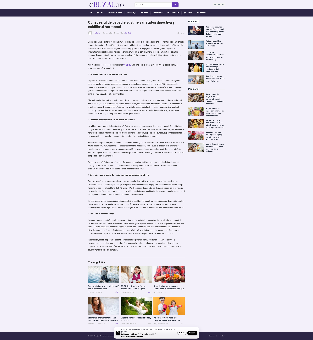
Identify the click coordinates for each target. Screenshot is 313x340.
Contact (202, 13)
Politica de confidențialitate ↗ (132, 336)
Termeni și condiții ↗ (148, 334)
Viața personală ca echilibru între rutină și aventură (214, 43)
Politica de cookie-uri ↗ (130, 334)
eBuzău (96, 336)
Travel (189, 13)
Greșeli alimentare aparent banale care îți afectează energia (168, 287)
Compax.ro (127, 65)
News (145, 13)
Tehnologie (174, 13)
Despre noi (213, 336)
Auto (101, 13)
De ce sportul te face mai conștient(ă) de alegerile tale (166, 319)
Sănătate (159, 13)
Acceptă (192, 333)
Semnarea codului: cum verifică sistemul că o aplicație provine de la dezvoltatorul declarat (215, 31)
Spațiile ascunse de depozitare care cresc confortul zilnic (215, 78)
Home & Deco (116, 13)
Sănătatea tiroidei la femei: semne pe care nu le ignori (133, 287)
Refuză (182, 333)
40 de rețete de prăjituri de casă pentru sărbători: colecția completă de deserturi (215, 99)
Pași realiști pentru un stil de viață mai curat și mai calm (103, 287)
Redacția (97, 33)
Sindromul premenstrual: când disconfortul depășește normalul (103, 319)
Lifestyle (132, 13)
